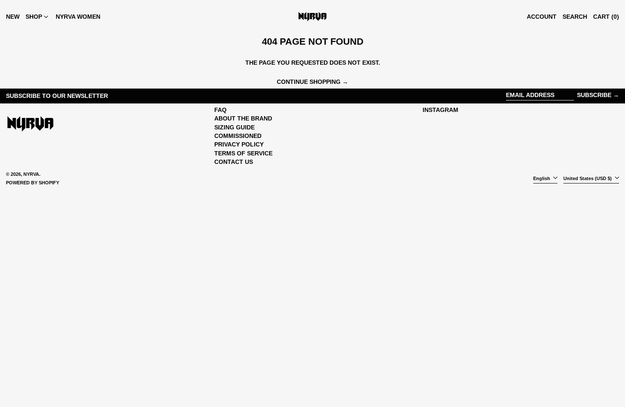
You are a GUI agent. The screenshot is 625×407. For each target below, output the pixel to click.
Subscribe (594, 95)
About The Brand (243, 118)
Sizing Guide (234, 127)
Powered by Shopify (32, 182)
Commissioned (237, 135)
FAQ (220, 109)
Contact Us (233, 161)
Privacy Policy (239, 144)
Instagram (440, 109)
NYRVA (31, 174)
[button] (574, 16)
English (542, 178)
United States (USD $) (588, 178)
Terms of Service (243, 153)
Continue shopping (309, 81)
